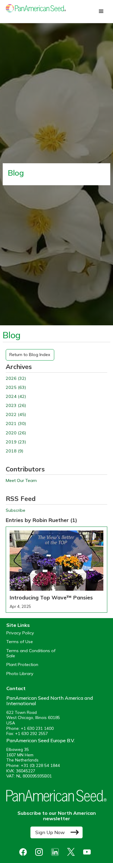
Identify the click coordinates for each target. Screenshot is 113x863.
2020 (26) (16, 433)
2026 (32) (16, 378)
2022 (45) (16, 414)
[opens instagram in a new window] (41, 852)
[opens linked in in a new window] (56, 852)
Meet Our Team (21, 480)
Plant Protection (22, 664)
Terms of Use (19, 641)
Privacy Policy (20, 633)
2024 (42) (16, 396)
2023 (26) (16, 405)
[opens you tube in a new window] (88, 852)
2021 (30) (16, 423)
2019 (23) (16, 442)
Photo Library (19, 673)
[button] (101, 11)
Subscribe (15, 510)
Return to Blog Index (29, 354)
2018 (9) (14, 451)
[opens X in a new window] (72, 852)
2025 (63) (16, 387)
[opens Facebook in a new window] (25, 852)
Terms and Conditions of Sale (30, 653)
